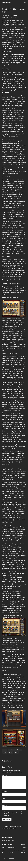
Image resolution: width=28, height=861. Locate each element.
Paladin (19, 749)
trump (16, 752)
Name (4, 791)
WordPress (11, 858)
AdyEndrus (14, 15)
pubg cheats (20, 253)
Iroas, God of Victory (8, 118)
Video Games (13, 17)
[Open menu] (25, 2)
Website (4, 805)
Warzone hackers (14, 81)
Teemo (19, 97)
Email (4, 798)
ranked (5, 752)
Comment (5, 775)
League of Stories (6, 2)
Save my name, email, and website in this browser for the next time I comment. (15, 813)
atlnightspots (18, 44)
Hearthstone (6, 17)
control (4, 749)
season (10, 752)
